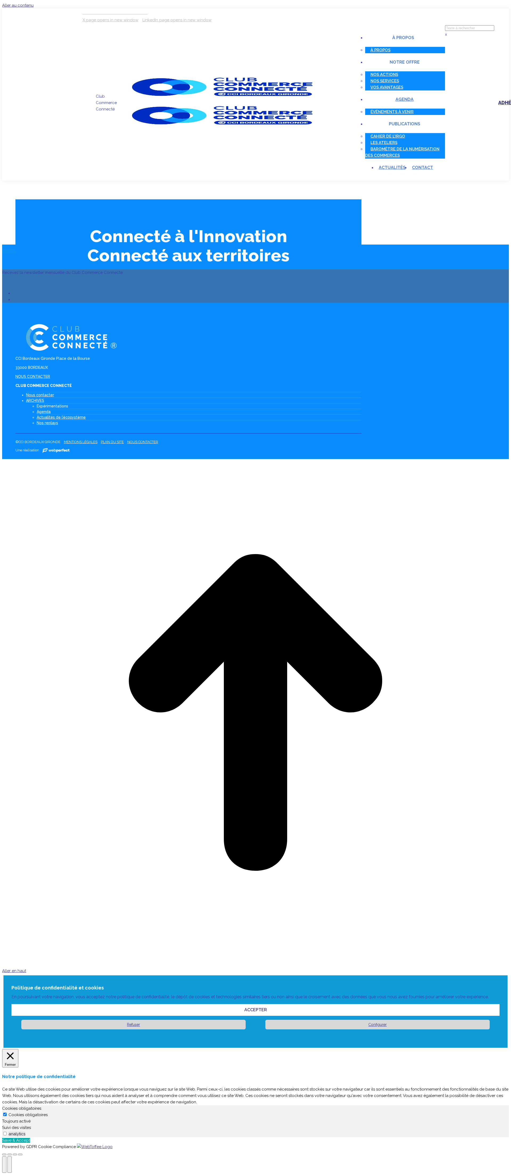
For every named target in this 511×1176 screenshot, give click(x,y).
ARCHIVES (35, 400)
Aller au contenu (18, 5)
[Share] (9, 1154)
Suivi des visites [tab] (16, 1127)
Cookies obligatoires (28, 1114)
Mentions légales (80, 442)
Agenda (44, 412)
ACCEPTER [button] (255, 1009)
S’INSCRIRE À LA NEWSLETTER (31, 282)
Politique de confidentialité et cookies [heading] (57, 988)
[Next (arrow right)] (9, 1164)
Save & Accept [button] (16, 1140)
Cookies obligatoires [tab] (21, 1108)
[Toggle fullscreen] (15, 1154)
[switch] (5, 1133)
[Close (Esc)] (4, 1154)
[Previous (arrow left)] (4, 1164)
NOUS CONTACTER (32, 376)
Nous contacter (40, 395)
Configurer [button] (377, 1024)
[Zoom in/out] (20, 1154)
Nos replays (47, 423)
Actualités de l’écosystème (61, 417)
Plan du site (112, 442)
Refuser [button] (133, 1024)
